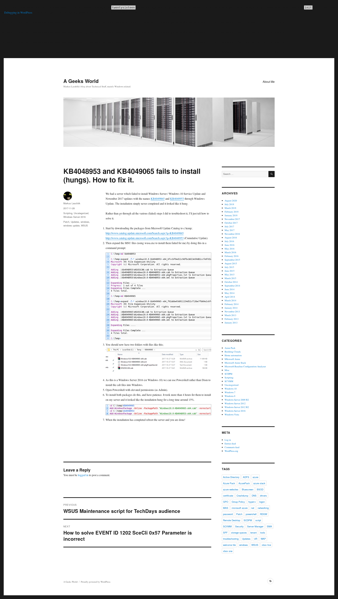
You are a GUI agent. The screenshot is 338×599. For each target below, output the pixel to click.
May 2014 (229, 293)
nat (252, 508)
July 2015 (229, 267)
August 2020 (231, 200)
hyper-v (252, 501)
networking (263, 508)
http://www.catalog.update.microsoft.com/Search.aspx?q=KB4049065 (145, 233)
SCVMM (229, 381)
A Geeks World (81, 81)
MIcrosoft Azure (232, 359)
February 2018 (232, 211)
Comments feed (232, 447)
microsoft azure (240, 508)
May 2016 (229, 248)
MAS (225, 508)
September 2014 (232, 285)
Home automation (233, 355)
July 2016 (229, 241)
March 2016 (230, 252)
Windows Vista (232, 414)
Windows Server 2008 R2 (237, 399)
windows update (71, 225)
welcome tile (229, 545)
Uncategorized (81, 213)
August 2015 (231, 263)
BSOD (260, 489)
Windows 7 (230, 392)
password (228, 514)
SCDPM (228, 373)
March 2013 (230, 315)
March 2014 (230, 300)
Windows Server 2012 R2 (237, 407)
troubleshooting (231, 538)
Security (239, 526)
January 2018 (231, 215)
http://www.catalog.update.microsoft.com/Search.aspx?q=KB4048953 (145, 238)
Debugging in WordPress (18, 12)
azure (255, 477)
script (258, 520)
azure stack (259, 483)
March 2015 (230, 278)
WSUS (84, 225)
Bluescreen (247, 489)
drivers (263, 495)
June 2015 (229, 270)
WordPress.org (231, 451)
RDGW (263, 514)
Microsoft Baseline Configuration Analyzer (245, 366)
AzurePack (244, 483)
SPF (225, 532)
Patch (66, 221)
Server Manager (255, 526)
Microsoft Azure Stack (235, 362)
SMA (269, 526)
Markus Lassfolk (71, 203)
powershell (251, 514)
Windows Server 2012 (235, 403)
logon (262, 501)
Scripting (67, 213)
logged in (83, 475)
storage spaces (239, 532)
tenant (253, 532)
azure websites (230, 489)
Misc (227, 370)
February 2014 (232, 304)
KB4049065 (158, 198)
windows (85, 221)
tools (262, 532)
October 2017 (231, 222)
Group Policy (238, 501)
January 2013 (231, 322)
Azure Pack (230, 348)
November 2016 (232, 233)
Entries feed (230, 443)
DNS (254, 495)
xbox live (266, 545)
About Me (269, 82)
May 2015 (229, 274)
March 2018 (230, 208)
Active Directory (231, 477)
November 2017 (232, 219)
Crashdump (242, 495)
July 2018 (229, 204)
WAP (263, 538)
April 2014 (230, 296)
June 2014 (229, 289)
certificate (228, 495)
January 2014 (231, 307)
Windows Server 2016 (74, 217)
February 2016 (232, 256)
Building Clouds (233, 351)
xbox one (227, 551)
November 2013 (232, 311)
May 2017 (229, 230)
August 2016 (231, 237)
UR (255, 538)
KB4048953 (177, 198)
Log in (228, 439)
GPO (225, 501)
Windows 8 (230, 396)
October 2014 (231, 281)
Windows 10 (231, 388)
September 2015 (232, 259)
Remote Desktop (231, 520)
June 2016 (229, 245)
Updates (75, 221)
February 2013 (232, 318)
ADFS (246, 477)
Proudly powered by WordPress (95, 581)
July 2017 (229, 226)
